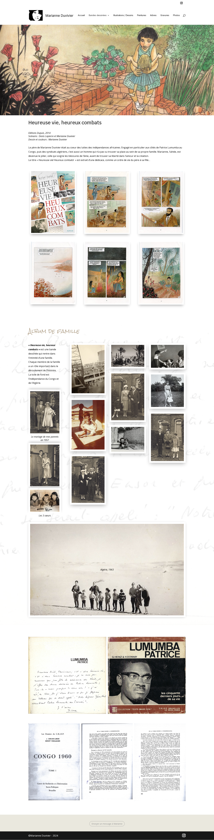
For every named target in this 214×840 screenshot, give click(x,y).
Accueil (81, 15)
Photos (176, 15)
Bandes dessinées (98, 15)
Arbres (153, 15)
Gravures (164, 15)
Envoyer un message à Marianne (107, 823)
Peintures (141, 15)
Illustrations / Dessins (123, 15)
